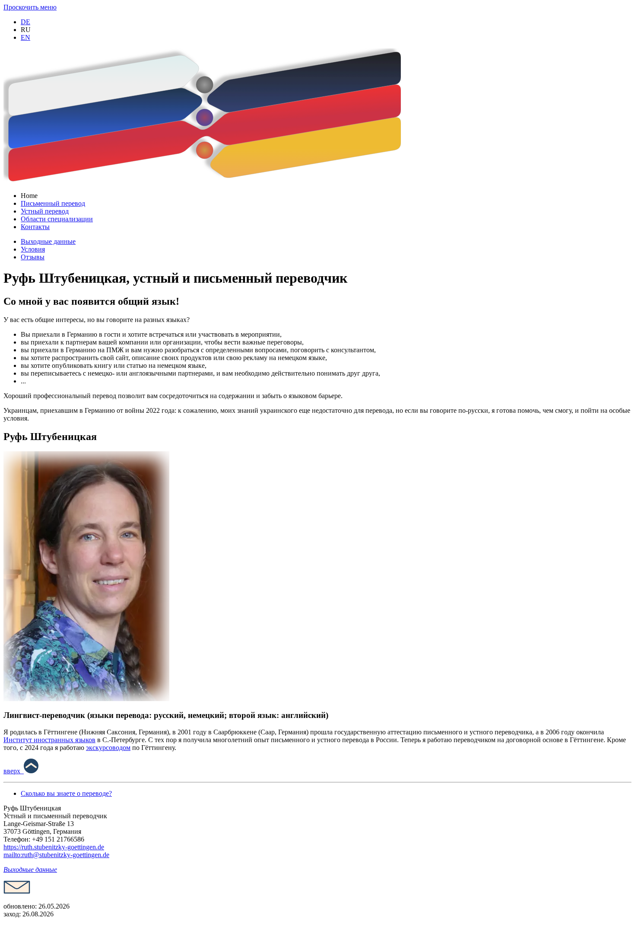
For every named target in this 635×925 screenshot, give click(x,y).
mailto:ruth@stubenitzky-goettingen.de (56, 854)
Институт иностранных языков (49, 739)
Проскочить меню (30, 7)
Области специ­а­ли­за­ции (57, 219)
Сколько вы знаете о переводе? (66, 793)
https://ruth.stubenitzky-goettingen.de (53, 847)
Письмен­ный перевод (53, 203)
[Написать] (16, 891)
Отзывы (32, 257)
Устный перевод (45, 211)
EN (25, 37)
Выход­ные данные (48, 241)
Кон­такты (35, 226)
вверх (13, 771)
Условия (33, 249)
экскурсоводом (108, 747)
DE (25, 22)
